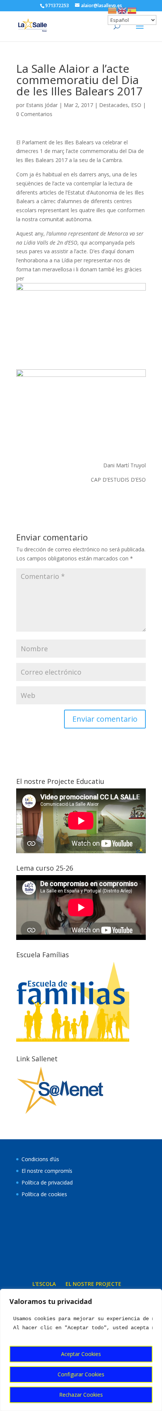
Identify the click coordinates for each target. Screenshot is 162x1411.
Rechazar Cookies (81, 1394)
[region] (81, 1350)
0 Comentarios (34, 114)
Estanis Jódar (42, 105)
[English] (122, 10)
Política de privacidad (47, 1182)
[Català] (113, 10)
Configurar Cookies (81, 1374)
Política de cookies (44, 1194)
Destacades (113, 105)
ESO (136, 105)
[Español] (132, 10)
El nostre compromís (46, 1170)
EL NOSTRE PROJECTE (93, 1283)
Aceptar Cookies (81, 1353)
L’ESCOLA (44, 1283)
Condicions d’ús (40, 1159)
